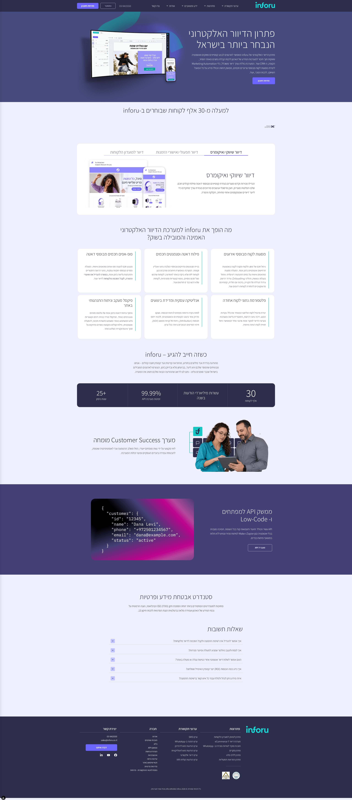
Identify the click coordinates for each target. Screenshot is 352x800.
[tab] (226, 153)
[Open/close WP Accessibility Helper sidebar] (3, 798)
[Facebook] (115, 755)
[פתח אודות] (167, 6)
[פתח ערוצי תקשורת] (222, 6)
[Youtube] (108, 755)
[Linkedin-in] (101, 755)
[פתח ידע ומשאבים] (182, 6)
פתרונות (235, 729)
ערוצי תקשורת (188, 729)
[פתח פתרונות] (205, 6)
